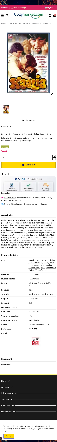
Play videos (29, 120)
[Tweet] (5, 174)
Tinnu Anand (33, 274)
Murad (37, 265)
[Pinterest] (8, 174)
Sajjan (32, 270)
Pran (43, 267)
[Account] (50, 16)
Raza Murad (51, 267)
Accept (9, 436)
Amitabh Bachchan (36, 260)
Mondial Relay (9, 198)
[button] (2, 16)
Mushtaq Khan (47, 265)
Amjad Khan (50, 260)
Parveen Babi (34, 267)
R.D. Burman (33, 279)
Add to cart (30, 165)
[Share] (2, 174)
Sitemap (4, 7)
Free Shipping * (19, 7)
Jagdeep (44, 263)
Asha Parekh (34, 263)
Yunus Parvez (41, 270)
